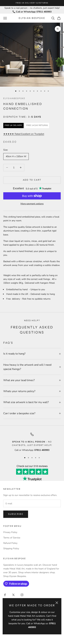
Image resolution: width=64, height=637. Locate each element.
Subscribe (15, 514)
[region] (32, 442)
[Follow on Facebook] (5, 594)
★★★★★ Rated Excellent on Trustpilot (23, 134)
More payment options (32, 203)
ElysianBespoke (14, 98)
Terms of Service (11, 537)
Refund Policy (10, 543)
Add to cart (32, 179)
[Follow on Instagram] (22, 594)
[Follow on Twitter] (13, 594)
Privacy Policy (10, 532)
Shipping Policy (11, 548)
